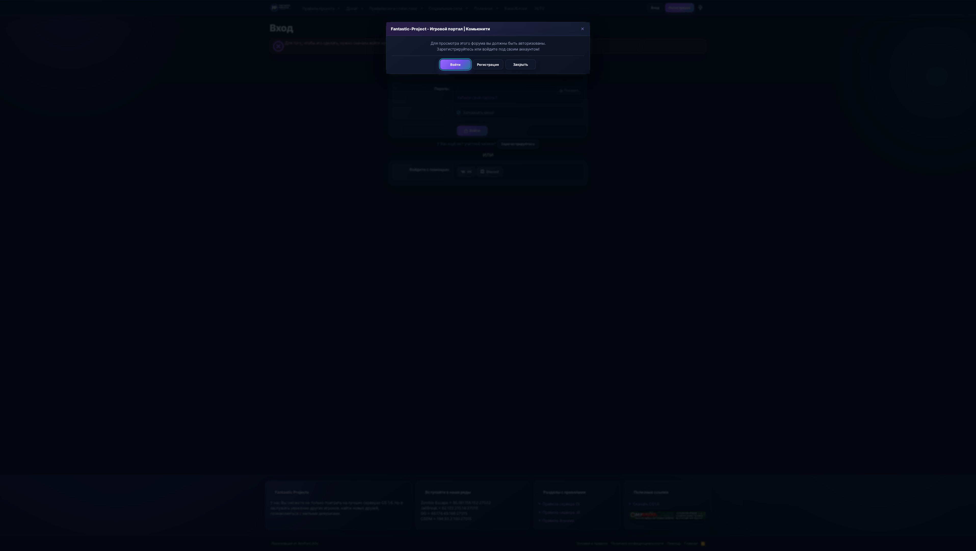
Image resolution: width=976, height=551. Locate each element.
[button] (582, 29)
